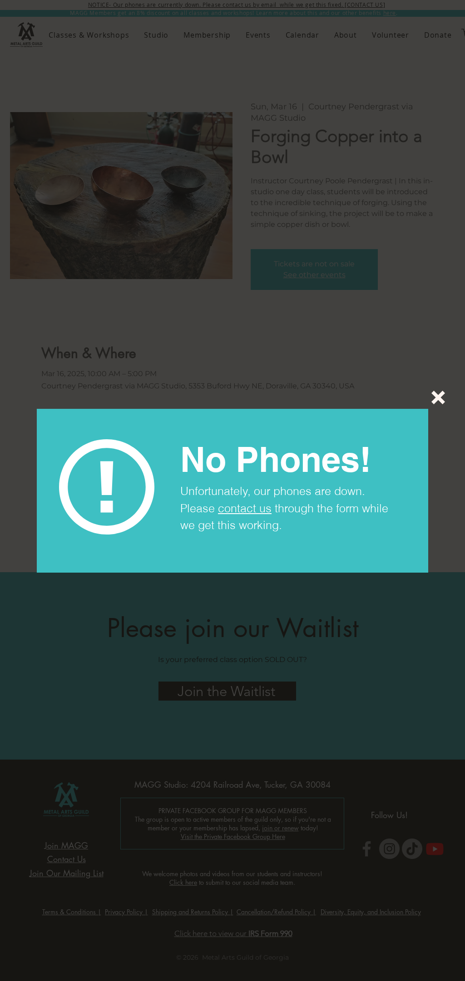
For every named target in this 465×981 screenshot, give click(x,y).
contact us (245, 508)
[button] (438, 397)
